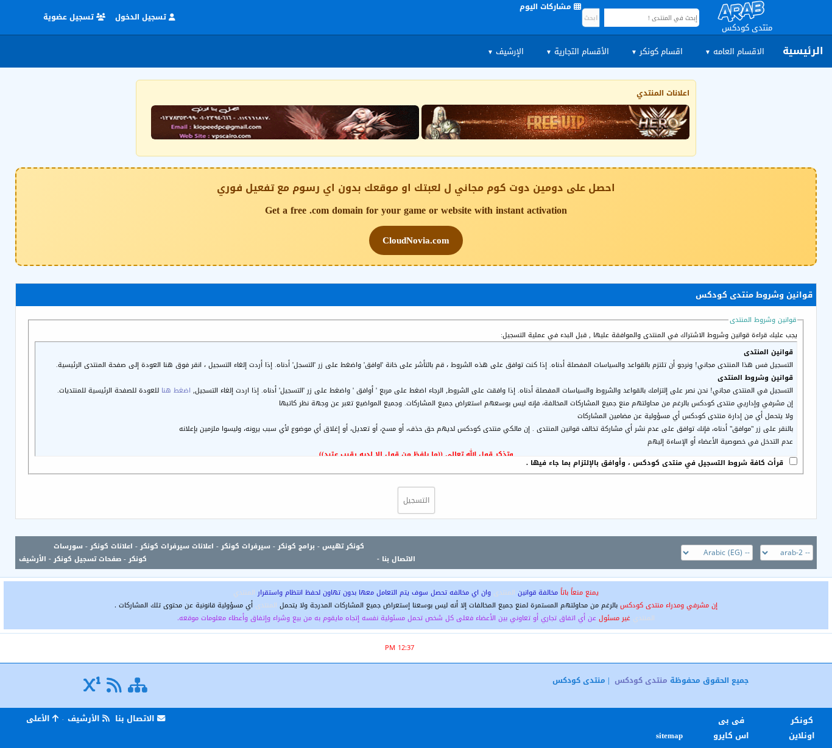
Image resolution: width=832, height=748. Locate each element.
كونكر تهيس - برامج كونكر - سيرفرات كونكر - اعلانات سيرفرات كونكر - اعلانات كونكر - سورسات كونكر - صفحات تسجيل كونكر (209, 552)
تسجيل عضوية (69, 17)
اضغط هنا (176, 390)
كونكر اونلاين (802, 728)
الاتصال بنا (398, 559)
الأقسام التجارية (577, 51)
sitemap (671, 735)
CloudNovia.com (416, 240)
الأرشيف (32, 559)
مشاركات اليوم (547, 6)
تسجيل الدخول (142, 17)
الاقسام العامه (734, 51)
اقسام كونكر (657, 51)
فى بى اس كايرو (731, 728)
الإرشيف (505, 51)
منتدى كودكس (641, 680)
